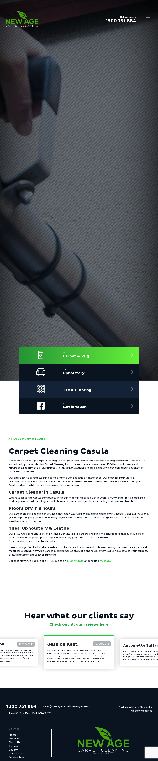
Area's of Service (23, 439)
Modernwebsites (141, 710)
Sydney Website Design (134, 707)
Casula (41, 439)
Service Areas (17, 757)
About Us (14, 742)
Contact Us (16, 753)
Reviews (14, 746)
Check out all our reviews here (79, 624)
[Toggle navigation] (148, 19)
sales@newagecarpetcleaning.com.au (66, 706)
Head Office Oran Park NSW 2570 (30, 713)
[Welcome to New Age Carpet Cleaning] (9, 439)
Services (14, 738)
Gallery (13, 749)
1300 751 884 (120, 20)
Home (13, 735)
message (105, 561)
